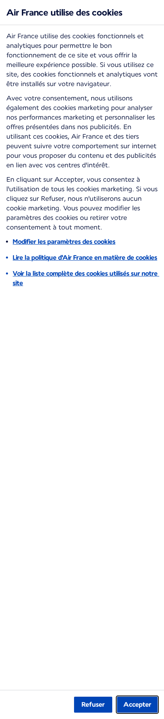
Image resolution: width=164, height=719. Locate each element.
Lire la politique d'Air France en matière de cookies (85, 257)
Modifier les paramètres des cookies (64, 241)
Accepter (137, 704)
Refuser (93, 704)
